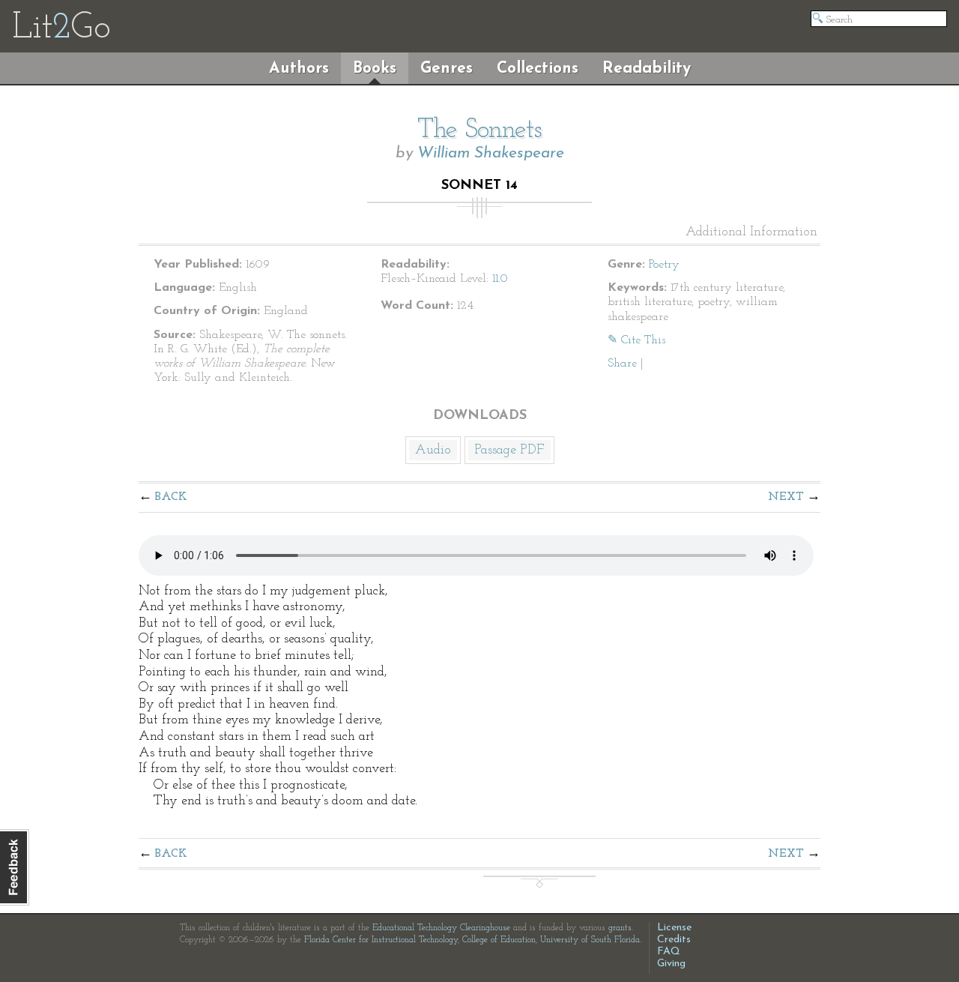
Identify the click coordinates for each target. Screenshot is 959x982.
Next (786, 497)
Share (622, 364)
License (674, 927)
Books (374, 68)
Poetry (664, 265)
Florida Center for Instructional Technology (381, 940)
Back (171, 497)
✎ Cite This (636, 340)
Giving (671, 963)
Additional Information (751, 232)
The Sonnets (479, 130)
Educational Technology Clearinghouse (441, 928)
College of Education (499, 940)
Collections (537, 68)
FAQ (668, 951)
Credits (674, 939)
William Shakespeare (490, 153)
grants (620, 928)
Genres (446, 68)
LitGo (61, 28)
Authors (299, 68)
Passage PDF (509, 450)
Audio (433, 450)
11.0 (500, 279)
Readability (646, 68)
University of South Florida (590, 940)
